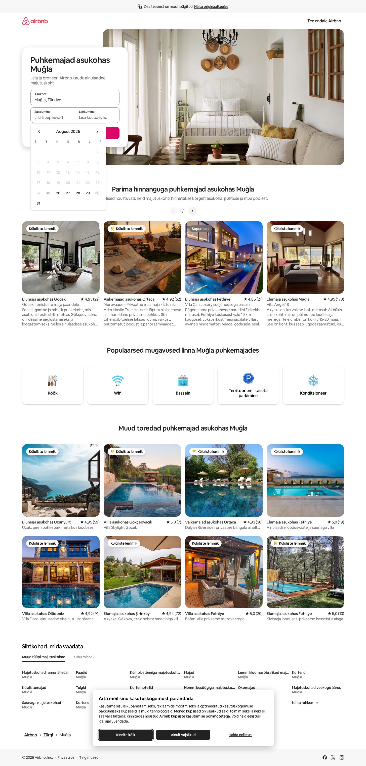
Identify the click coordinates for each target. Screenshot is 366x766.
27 (68, 193)
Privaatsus (66, 757)
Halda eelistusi (240, 735)
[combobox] (74, 100)
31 (38, 203)
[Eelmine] (174, 211)
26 (58, 193)
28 (78, 193)
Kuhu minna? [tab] (83, 657)
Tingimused (89, 757)
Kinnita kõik (125, 735)
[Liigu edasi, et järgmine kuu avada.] (97, 131)
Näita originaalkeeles (211, 6)
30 (97, 193)
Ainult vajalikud (183, 735)
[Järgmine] (192, 211)
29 (88, 193)
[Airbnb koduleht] (35, 21)
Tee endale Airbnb (324, 21)
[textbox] (52, 117)
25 (48, 193)
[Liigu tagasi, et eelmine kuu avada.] (39, 131)
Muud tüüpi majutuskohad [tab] (43, 657)
